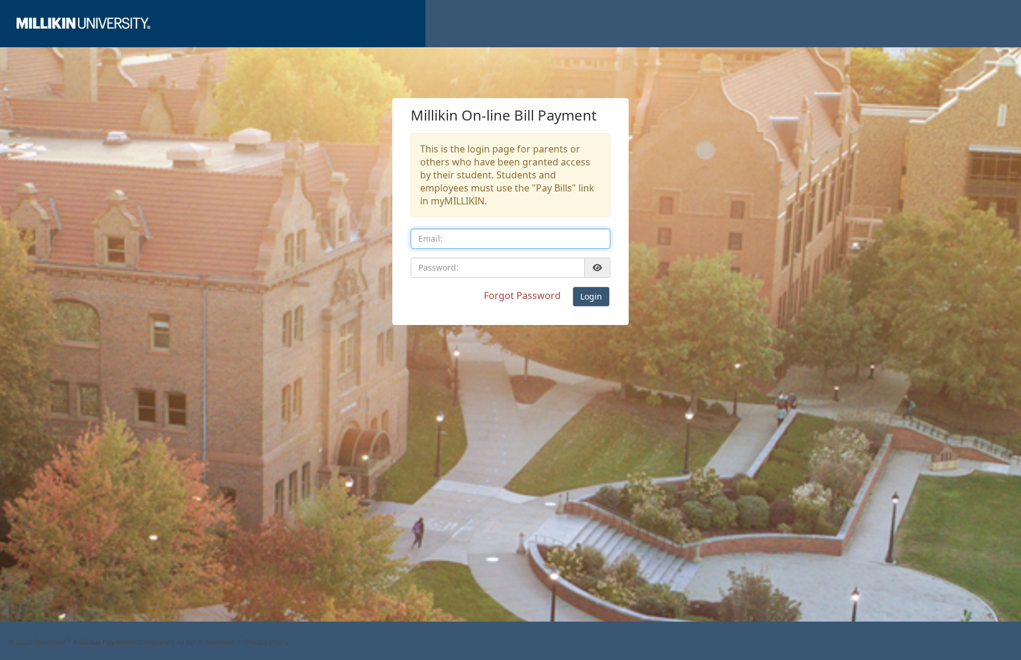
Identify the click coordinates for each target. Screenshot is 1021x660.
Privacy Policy (266, 638)
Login (591, 296)
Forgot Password (523, 295)
